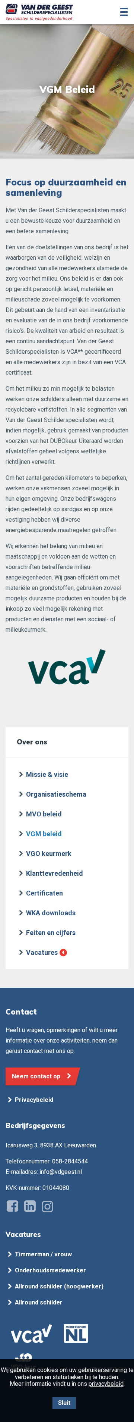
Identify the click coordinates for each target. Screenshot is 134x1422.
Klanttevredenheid (54, 873)
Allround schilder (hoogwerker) (59, 1286)
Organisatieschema (56, 794)
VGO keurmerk (48, 853)
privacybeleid (106, 1383)
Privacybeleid (34, 1099)
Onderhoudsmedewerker (50, 1270)
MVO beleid (44, 814)
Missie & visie (47, 774)
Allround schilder (39, 1302)
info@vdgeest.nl (60, 1171)
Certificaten (44, 893)
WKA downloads (51, 913)
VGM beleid (44, 834)
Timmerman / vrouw (43, 1254)
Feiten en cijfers (51, 933)
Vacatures (42, 952)
